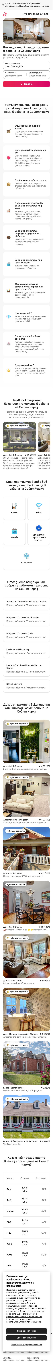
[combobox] (26, 66)
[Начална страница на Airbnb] (5, 14)
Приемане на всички (26, 1331)
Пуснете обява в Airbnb (35, 13)
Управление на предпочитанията (26, 1345)
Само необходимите (26, 1338)
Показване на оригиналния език (34, 6)
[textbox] (14, 75)
